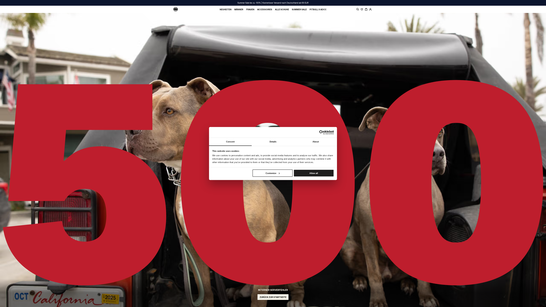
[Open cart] (366, 9)
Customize (271, 173)
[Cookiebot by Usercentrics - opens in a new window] (321, 132)
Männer (238, 9)
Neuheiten (225, 9)
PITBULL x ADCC (318, 9)
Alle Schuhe (282, 9)
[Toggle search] (357, 9)
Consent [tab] (230, 141)
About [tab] (316, 141)
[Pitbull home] (175, 9)
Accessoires (264, 9)
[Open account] (370, 9)
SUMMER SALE (299, 9)
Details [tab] (273, 141)
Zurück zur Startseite (273, 297)
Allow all (313, 173)
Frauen (250, 9)
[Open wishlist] (362, 9)
